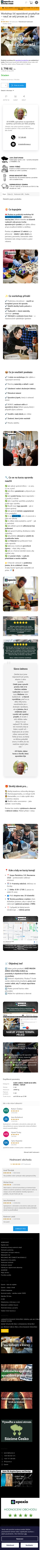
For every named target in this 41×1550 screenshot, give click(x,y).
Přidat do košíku (19, 85)
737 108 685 (22, 137)
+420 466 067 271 (9, 1456)
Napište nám (5, 1245)
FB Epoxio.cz (8, 1461)
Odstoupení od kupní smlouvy (10, 1252)
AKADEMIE (4, 1270)
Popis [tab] (4, 194)
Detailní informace (6, 90)
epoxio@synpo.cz (9, 1453)
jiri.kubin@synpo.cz (24, 144)
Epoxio (6, 1464)
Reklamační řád (5, 1255)
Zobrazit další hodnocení (31, 1152)
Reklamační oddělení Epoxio (9, 1305)
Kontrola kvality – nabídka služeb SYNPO (13, 1293)
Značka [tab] (27, 194)
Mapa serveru (5, 1272)
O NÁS (3, 1299)
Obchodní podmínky (7, 1250)
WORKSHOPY (5, 1242)
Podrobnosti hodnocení (26, 22)
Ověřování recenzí (6, 1265)
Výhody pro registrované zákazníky (11, 1267)
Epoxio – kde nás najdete (8, 1284)
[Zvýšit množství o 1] (8, 84)
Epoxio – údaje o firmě (8, 1287)
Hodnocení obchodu (21, 1159)
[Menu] (37, 2)
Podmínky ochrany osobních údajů (11, 1247)
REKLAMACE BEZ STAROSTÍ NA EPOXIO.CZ (13, 1257)
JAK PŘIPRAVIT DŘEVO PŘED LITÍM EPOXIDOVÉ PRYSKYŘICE (19, 1327)
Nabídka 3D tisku (6, 1296)
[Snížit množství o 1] (8, 86)
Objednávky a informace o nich (10, 1302)
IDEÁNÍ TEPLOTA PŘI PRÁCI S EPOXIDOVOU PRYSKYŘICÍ (18, 1324)
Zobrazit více (20, 1229)
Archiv (5, 1331)
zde (25, 1534)
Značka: (7, 23)
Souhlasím (29, 1545)
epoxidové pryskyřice (21, 60)
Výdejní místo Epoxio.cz (8, 1311)
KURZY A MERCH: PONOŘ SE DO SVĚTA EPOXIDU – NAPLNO (24, 1084)
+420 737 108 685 (9, 1458)
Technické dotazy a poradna (9, 1308)
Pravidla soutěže (6, 1275)
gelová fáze (16, 516)
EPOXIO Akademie (6, 1290)
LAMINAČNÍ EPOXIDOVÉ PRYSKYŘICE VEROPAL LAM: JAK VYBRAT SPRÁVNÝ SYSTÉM (20, 1320)
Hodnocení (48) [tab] (18, 194)
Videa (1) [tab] (10, 194)
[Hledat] (26, 2)
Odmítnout (10, 1545)
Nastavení (19, 1539)
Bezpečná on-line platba (8, 1260)
